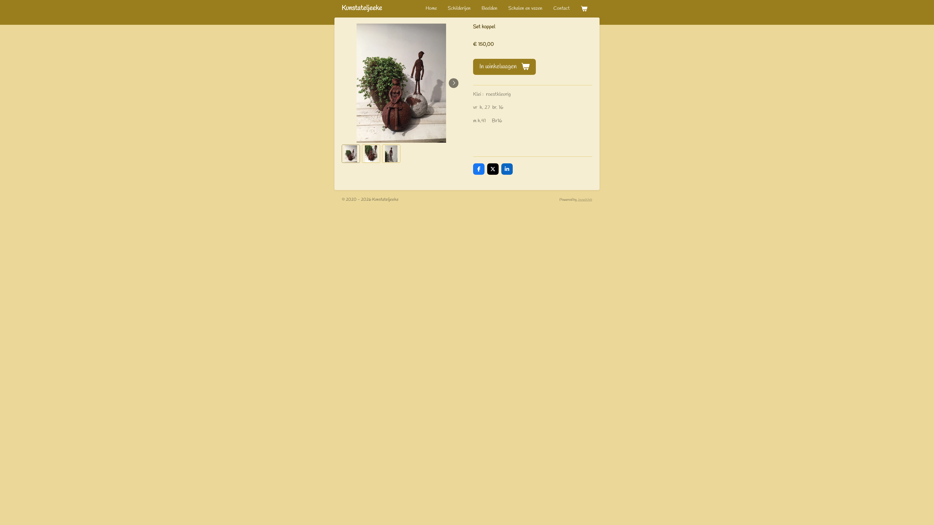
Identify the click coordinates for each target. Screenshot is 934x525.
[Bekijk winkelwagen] (584, 9)
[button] (351, 154)
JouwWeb (584, 199)
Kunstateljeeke (362, 8)
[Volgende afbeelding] (453, 83)
